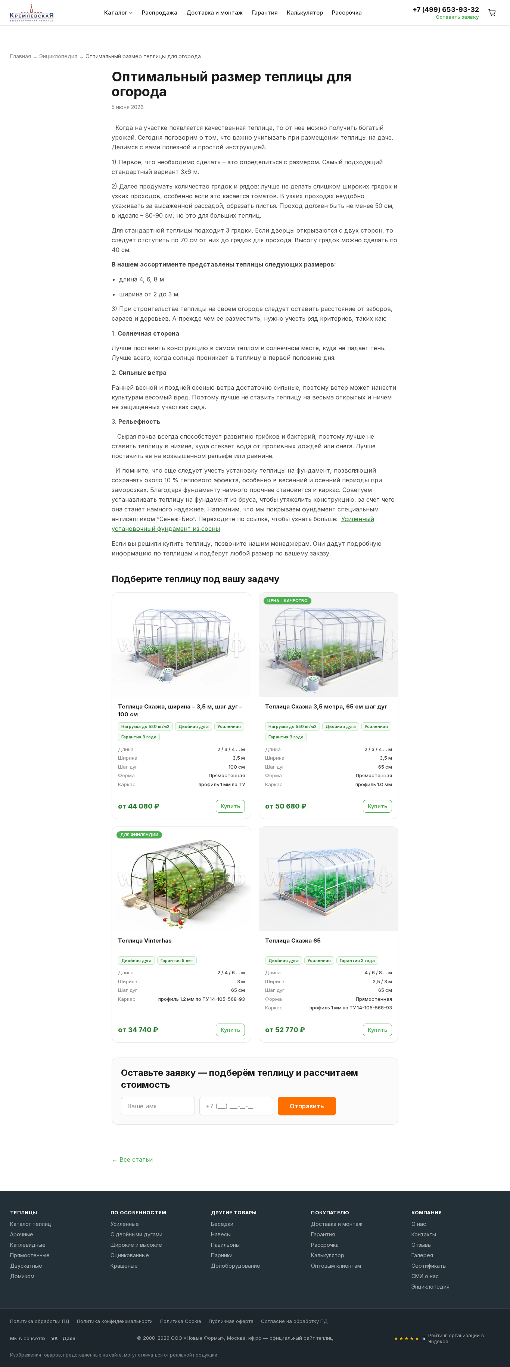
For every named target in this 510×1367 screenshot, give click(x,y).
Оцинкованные (130, 1255)
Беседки (222, 1224)
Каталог (115, 12)
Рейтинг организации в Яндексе (456, 1338)
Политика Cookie (180, 1321)
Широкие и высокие (136, 1245)
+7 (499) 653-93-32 (446, 9)
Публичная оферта (231, 1321)
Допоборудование (235, 1265)
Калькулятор (305, 12)
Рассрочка (347, 12)
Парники (222, 1255)
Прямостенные (30, 1255)
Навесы (221, 1234)
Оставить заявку (457, 17)
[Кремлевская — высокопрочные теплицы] (31, 13)
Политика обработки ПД (39, 1321)
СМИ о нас (425, 1276)
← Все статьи (132, 1159)
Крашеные (124, 1265)
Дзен (68, 1338)
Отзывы (421, 1245)
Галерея (422, 1255)
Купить (230, 806)
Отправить (307, 1106)
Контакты (423, 1234)
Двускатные (26, 1265)
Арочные (21, 1234)
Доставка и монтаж (214, 12)
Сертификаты (429, 1265)
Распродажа (159, 12)
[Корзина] (492, 12)
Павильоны (225, 1245)
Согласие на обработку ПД (294, 1321)
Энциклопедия (58, 56)
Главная (20, 56)
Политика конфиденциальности (115, 1321)
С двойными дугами (136, 1234)
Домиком (22, 1276)
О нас (418, 1224)
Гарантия (265, 12)
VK (54, 1338)
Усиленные (125, 1224)
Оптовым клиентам (336, 1265)
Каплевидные (28, 1245)
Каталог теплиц (30, 1224)
